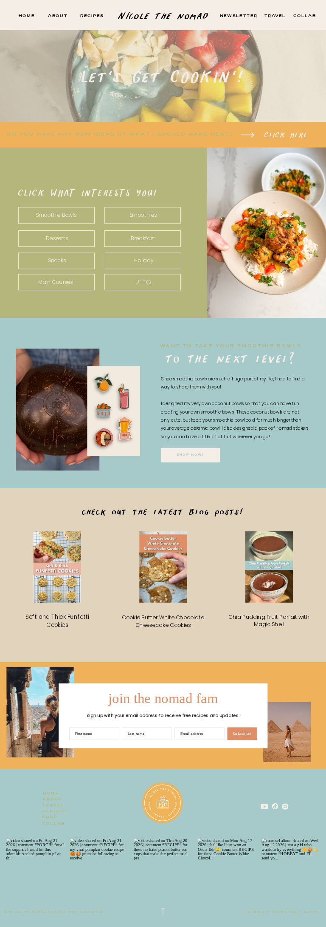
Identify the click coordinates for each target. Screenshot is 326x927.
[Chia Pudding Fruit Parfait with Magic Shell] (269, 567)
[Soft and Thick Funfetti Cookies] (57, 567)
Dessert (57, 610)
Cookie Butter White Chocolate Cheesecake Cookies (163, 621)
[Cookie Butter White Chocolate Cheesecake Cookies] (163, 567)
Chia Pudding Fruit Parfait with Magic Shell (268, 621)
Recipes (269, 610)
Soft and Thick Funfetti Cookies (57, 621)
